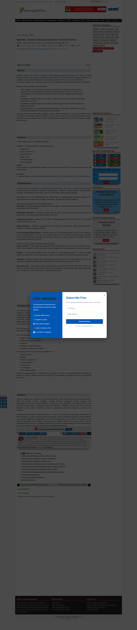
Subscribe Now (84, 321)
